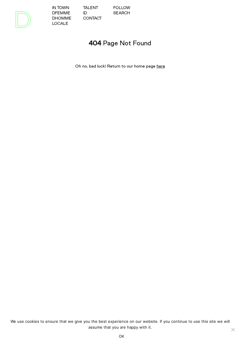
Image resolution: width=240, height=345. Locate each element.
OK (121, 336)
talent (90, 8)
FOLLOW (121, 8)
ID (85, 13)
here (161, 66)
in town (60, 8)
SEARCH (121, 13)
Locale (60, 23)
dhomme (61, 18)
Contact (92, 18)
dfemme (61, 13)
